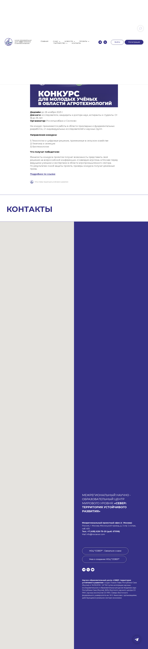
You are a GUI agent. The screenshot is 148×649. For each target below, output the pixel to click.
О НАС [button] (56, 41)
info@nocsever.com (96, 534)
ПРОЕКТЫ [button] (83, 41)
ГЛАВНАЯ (44, 41)
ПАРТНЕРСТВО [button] (60, 43)
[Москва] (105, 42)
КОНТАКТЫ (76, 43)
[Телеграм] (100, 42)
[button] (134, 42)
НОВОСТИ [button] (69, 41)
